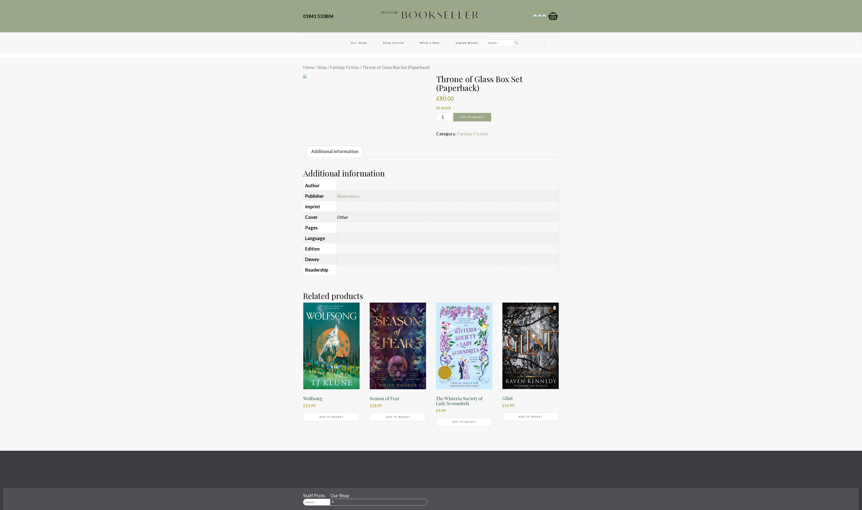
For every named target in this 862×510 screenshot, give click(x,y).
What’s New (430, 42)
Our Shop (359, 42)
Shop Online (393, 42)
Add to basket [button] (331, 416)
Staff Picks (314, 495)
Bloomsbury (348, 196)
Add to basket (472, 117)
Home (308, 67)
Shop (322, 67)
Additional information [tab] (334, 151)
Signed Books (466, 42)
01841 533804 (319, 16)
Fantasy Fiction (344, 67)
